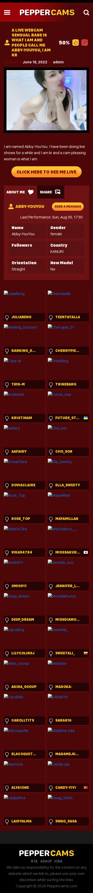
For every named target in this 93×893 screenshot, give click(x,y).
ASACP (46, 861)
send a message (68, 206)
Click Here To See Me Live (46, 172)
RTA (34, 861)
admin (58, 62)
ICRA (58, 861)
